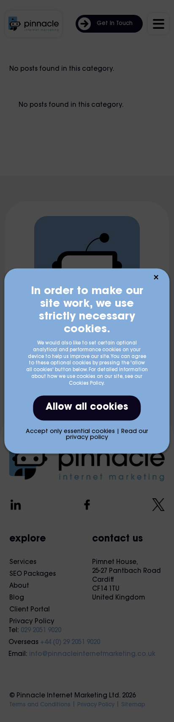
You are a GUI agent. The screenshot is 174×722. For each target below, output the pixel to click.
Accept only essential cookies (70, 432)
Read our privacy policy (107, 435)
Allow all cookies (87, 408)
